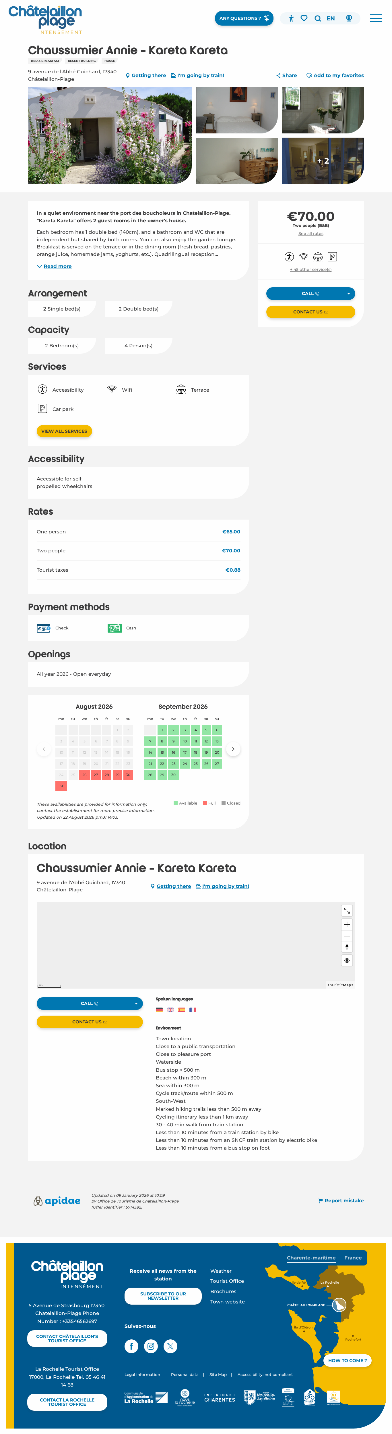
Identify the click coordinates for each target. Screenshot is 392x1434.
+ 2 (323, 161)
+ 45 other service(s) (311, 269)
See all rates (310, 233)
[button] (318, 18)
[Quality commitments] (288, 1397)
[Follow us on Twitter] (170, 1346)
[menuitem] (45, 19)
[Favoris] (304, 18)
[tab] (311, 1258)
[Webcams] (349, 18)
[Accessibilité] (291, 18)
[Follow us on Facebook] (131, 1346)
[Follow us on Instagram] (151, 1346)
